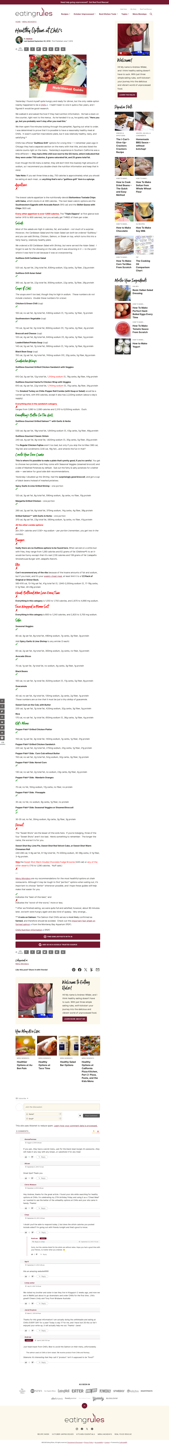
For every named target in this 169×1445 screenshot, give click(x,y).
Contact (107, 1442)
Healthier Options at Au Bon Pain (24, 1065)
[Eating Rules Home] (34, 12)
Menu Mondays (140, 14)
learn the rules (127, 95)
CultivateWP (123, 1442)
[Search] (150, 14)
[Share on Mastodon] (57, 49)
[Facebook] (81, 1428)
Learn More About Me (74, 1019)
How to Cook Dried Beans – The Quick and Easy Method (124, 188)
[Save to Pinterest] (26, 49)
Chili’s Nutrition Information (29, 930)
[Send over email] (63, 49)
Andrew (29, 39)
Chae (43, 1242)
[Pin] (32, 58)
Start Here (123, 9)
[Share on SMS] (2, 738)
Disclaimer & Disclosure (75, 1442)
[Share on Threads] (51, 49)
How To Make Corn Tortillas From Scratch (123, 264)
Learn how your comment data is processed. (75, 1125)
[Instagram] (76, 1428)
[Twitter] (87, 1428)
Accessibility (99, 1442)
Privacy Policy (88, 1442)
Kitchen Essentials (85, 1434)
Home (18, 22)
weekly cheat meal (53, 576)
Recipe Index (43, 1434)
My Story (133, 9)
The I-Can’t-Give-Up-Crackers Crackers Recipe (123, 146)
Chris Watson (30, 1185)
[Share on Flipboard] (38, 49)
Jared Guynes (30, 1310)
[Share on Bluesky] (45, 49)
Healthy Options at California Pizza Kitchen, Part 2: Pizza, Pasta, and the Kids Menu (90, 1072)
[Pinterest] (92, 1428)
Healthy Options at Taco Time (44, 1065)
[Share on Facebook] (32, 49)
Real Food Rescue (146, 9)
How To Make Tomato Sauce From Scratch (141, 329)
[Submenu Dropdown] (69, 14)
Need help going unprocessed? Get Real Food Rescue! (85, 2)
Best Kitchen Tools (107, 14)
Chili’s (43, 105)
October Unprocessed (84, 14)
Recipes (64, 14)
